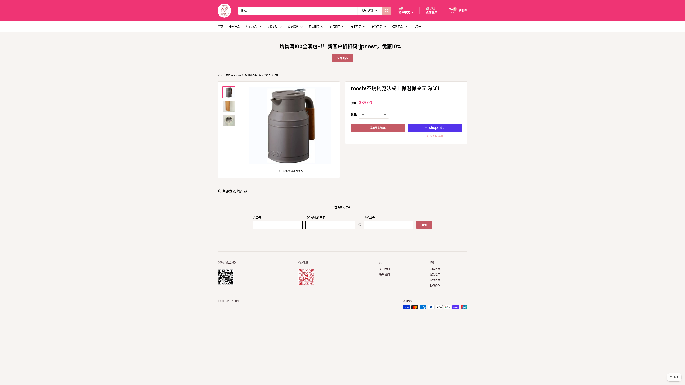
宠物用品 (376, 26)
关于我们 (384, 268)
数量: (354, 114)
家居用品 (335, 26)
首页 (220, 26)
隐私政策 (435, 268)
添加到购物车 (378, 127)
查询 (424, 224)
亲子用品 (356, 26)
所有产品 (228, 75)
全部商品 (342, 58)
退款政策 (435, 274)
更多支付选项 (435, 135)
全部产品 (234, 26)
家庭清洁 (293, 26)
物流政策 (435, 279)
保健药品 (397, 26)
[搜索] (386, 11)
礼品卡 (417, 26)
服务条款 (435, 285)
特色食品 (251, 26)
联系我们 (384, 274)
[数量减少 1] (363, 114)
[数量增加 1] (385, 114)
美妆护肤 (272, 26)
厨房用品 (314, 26)
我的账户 (431, 12)
